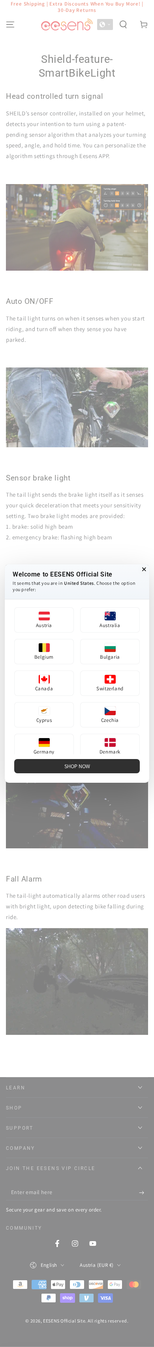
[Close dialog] (144, 569)
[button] (44, 620)
